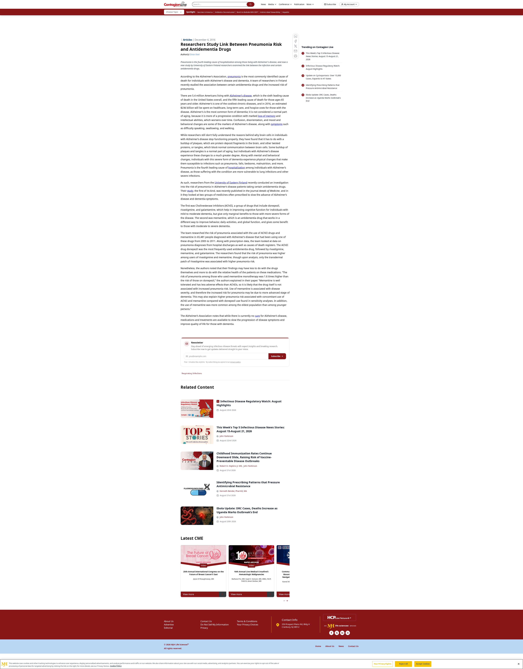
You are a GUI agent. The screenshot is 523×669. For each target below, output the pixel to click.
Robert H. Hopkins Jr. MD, (231, 466)
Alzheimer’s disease (241, 95)
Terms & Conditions (247, 621)
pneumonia (234, 76)
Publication (299, 4)
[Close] (519, 664)
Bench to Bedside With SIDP (247, 12)
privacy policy (235, 362)
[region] (261, 664)
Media (271, 4)
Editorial (168, 627)
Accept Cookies (423, 664)
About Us (169, 621)
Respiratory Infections (192, 373)
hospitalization (236, 167)
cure (257, 315)
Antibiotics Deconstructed (224, 12)
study (190, 190)
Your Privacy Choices (247, 624)
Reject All (403, 664)
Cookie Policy (115, 666)
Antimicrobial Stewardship (270, 12)
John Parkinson (226, 436)
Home (318, 646)
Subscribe (275, 356)
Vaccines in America (205, 12)
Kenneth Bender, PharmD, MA (233, 491)
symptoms (276, 124)
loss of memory (266, 116)
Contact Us (206, 621)
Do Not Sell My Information (214, 624)
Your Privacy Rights (382, 664)
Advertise (169, 624)
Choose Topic (172, 12)
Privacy (204, 627)
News (263, 4)
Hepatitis (285, 12)
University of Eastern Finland (231, 182)
